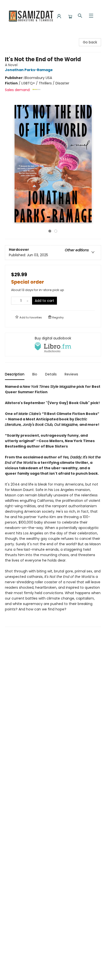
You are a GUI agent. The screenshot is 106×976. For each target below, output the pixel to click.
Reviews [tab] (71, 374)
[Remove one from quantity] (14, 300)
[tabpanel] (53, 505)
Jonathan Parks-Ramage (29, 69)
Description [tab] (14, 374)
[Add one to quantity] (27, 300)
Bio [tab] (34, 374)
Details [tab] (51, 374)
